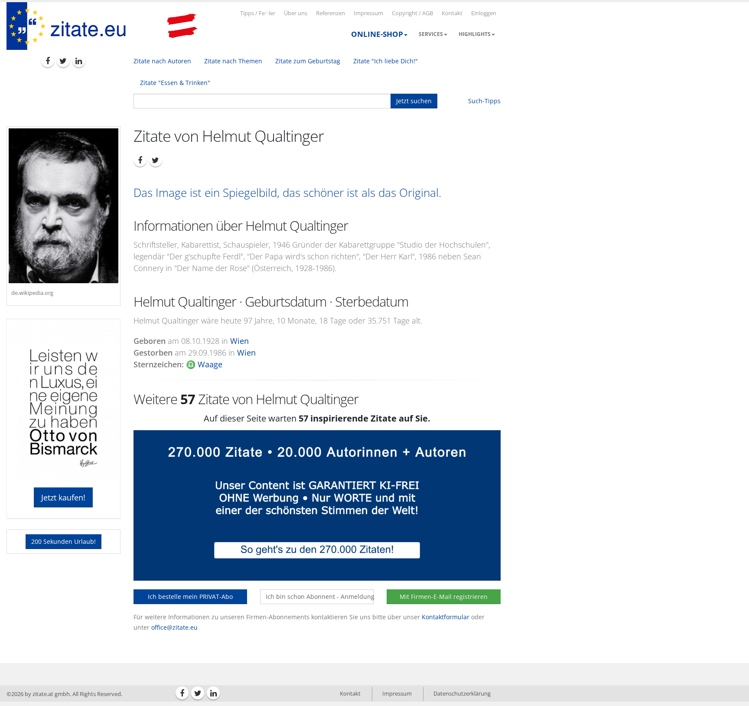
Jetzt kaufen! (63, 497)
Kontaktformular (445, 617)
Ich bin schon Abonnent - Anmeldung (320, 596)
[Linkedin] (78, 60)
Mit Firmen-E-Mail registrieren (444, 596)
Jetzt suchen (414, 101)
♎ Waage (204, 364)
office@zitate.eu (174, 627)
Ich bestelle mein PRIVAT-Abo (190, 596)
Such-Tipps (484, 101)
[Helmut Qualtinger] (63, 205)
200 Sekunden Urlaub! (63, 541)
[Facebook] (47, 60)
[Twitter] (63, 60)
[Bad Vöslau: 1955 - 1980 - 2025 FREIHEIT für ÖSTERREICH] (182, 26)
